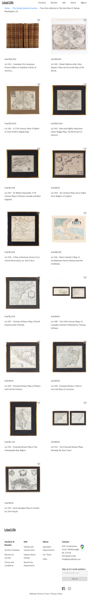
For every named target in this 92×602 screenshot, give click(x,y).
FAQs (45, 559)
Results (54, 2)
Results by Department (29, 564)
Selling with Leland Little (29, 548)
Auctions (42, 2)
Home (7, 8)
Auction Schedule (12, 550)
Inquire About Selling (30, 556)
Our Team (47, 554)
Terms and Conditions (9, 564)
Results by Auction (9, 556)
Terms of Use (43, 594)
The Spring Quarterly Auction (24, 8)
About (73, 2)
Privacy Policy (56, 594)
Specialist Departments (48, 548)
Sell (64, 2)
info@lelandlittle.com (71, 559)
